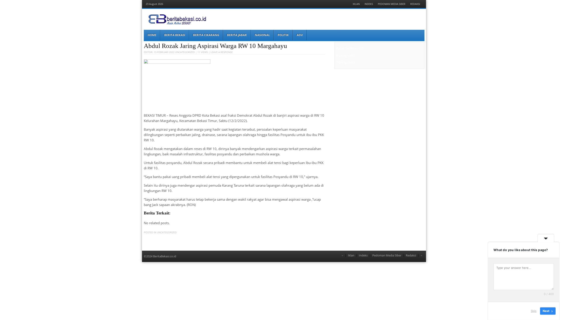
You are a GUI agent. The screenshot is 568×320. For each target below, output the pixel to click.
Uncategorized (185, 52)
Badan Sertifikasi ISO (349, 48)
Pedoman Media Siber (391, 4)
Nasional (262, 35)
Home (152, 35)
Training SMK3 (345, 56)
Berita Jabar (237, 35)
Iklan (356, 4)
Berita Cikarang (206, 35)
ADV (300, 35)
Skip (533, 311)
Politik (283, 35)
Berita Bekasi (174, 35)
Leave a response (222, 52)
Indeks (369, 4)
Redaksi (415, 4)
